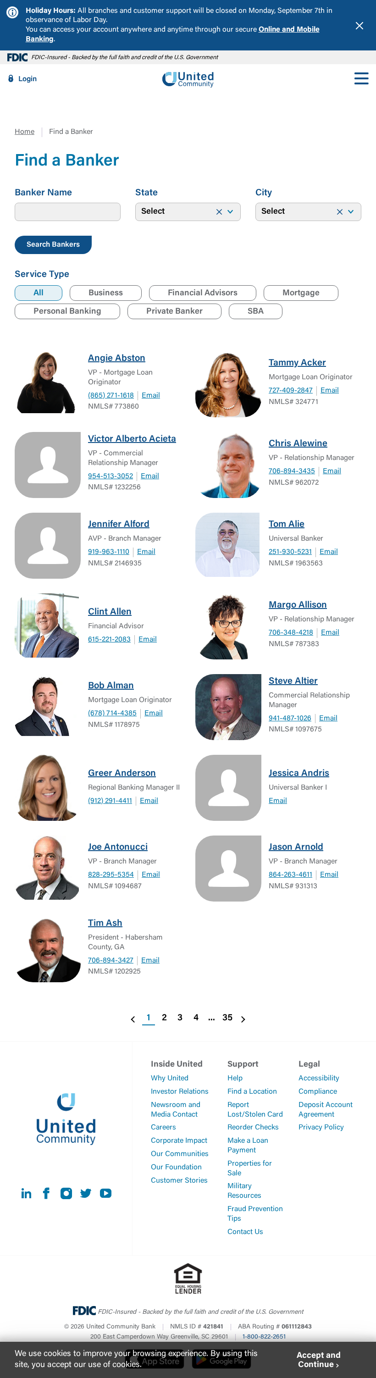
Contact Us (245, 1232)
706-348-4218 (291, 632)
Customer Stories (179, 1180)
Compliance (318, 1092)
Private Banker (174, 312)
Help (235, 1078)
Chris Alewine (298, 443)
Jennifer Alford (118, 524)
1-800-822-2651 (264, 1337)
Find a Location (252, 1092)
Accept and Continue (319, 1361)
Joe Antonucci (118, 847)
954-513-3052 (110, 476)
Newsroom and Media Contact (175, 1109)
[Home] (188, 79)
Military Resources (244, 1191)
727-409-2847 (291, 390)
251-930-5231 (290, 552)
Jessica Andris (299, 773)
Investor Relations (180, 1092)
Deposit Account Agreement (326, 1109)
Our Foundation (176, 1167)
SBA (256, 312)
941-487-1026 (290, 718)
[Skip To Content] (12, 3)
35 (227, 1018)
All (38, 293)
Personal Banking (67, 312)
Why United (169, 1078)
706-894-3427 (110, 960)
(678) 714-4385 (112, 713)
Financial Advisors (203, 293)
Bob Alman (111, 686)
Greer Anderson (122, 773)
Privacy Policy (321, 1127)
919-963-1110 (108, 552)
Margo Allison (298, 605)
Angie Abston (116, 358)
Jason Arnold (296, 847)
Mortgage (301, 293)
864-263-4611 (290, 875)
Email (151, 395)
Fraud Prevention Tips (255, 1214)
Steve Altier (293, 681)
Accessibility (319, 1078)
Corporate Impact (179, 1141)
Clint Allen (110, 612)
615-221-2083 (109, 639)
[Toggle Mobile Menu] (361, 79)
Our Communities (180, 1154)
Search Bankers (53, 245)
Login (27, 79)
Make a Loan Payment (247, 1145)
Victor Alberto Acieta (132, 439)
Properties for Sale (249, 1168)
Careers (163, 1127)
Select (153, 212)
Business (105, 293)
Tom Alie (286, 524)
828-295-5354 (111, 875)
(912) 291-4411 (110, 801)
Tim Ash (105, 923)
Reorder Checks (253, 1127)
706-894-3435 (292, 471)
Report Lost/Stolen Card (255, 1109)
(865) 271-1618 (111, 395)
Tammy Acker (297, 363)
